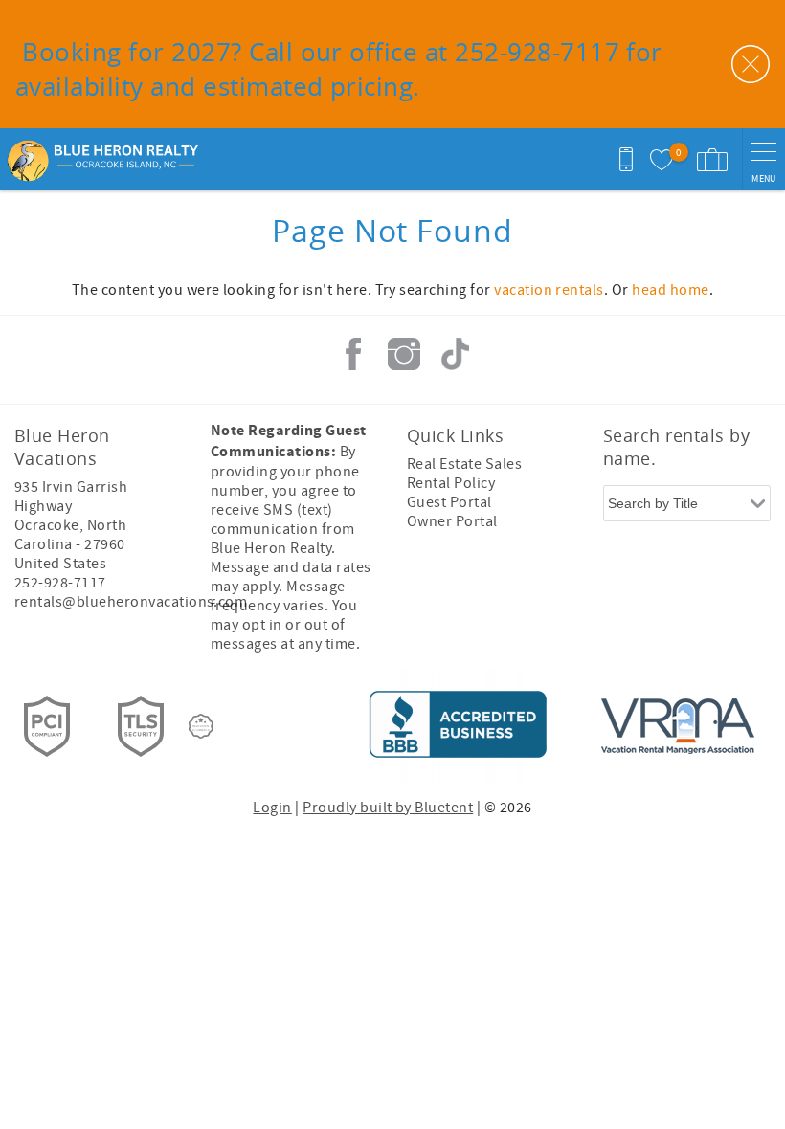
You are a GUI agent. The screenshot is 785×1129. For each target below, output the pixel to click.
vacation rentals (549, 289)
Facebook (353, 354)
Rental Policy (451, 483)
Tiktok (455, 354)
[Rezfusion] (201, 726)
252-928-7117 (60, 582)
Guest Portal (449, 502)
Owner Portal (452, 521)
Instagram (404, 354)
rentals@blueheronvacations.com (130, 601)
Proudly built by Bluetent (388, 807)
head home (670, 289)
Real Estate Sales (464, 464)
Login (272, 807)
